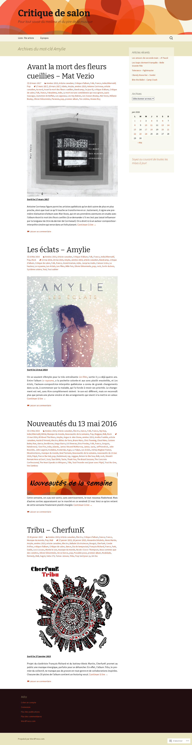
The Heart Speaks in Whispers (53, 462)
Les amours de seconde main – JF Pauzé (150, 58)
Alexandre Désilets (95, 540)
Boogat (92, 543)
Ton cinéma (84, 99)
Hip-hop (102, 430)
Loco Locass (38, 549)
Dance (83, 430)
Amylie (71, 86)
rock (99, 266)
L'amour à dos (102, 263)
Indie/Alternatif (109, 83)
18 (151, 129)
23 (140, 133)
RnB (104, 434)
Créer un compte (28, 702)
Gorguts (105, 443)
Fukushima (52, 92)
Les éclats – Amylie (58, 249)
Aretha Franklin (101, 437)
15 (135, 129)
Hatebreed (32, 446)
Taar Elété (55, 459)
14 (168, 125)
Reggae (98, 434)
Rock (34, 260)
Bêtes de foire (65, 440)
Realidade (106, 552)
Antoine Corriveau (95, 86)
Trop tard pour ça (82, 556)
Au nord (39, 89)
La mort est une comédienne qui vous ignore (83, 92)
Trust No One (110, 462)
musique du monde (49, 453)
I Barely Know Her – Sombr (144, 75)
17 (146, 129)
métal (94, 449)
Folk (92, 83)
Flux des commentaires (31, 716)
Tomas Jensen (62, 556)
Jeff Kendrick (102, 446)
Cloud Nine (102, 440)
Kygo (69, 449)
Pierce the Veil (44, 456)
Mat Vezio (104, 95)
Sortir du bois (108, 266)
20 (163, 129)
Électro (76, 430)
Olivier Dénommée (42, 99)
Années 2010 (52, 83)
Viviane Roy (95, 99)
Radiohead (61, 456)
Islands (56, 446)
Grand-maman (69, 263)
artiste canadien (91, 260)
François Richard (96, 546)
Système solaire (34, 269)
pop (62, 99)
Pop (29, 86)
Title (69, 462)
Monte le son (51, 549)
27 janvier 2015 (65, 540)
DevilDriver (49, 443)
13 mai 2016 (47, 260)
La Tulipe (76, 449)
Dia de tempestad (80, 546)
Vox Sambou (32, 465)
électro (54, 440)
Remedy (30, 556)
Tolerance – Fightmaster (143, 70)
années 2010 (80, 86)
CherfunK (101, 543)
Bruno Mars (78, 440)
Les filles (60, 266)
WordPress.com (28, 721)
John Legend (41, 449)
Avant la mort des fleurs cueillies (58, 89)
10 (146, 125)
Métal (43, 434)
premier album (71, 99)
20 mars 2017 (54, 86)
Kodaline (52, 449)
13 (163, 125)
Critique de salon (42, 263)
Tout (45, 269)
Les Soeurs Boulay (90, 95)
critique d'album (101, 89)
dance (40, 443)
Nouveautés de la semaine (77, 434)
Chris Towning (90, 440)
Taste (63, 459)
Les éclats (51, 266)
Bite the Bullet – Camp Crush (144, 79)
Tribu (72, 556)
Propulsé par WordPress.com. (31, 738)
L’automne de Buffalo (45, 95)
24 (146, 133)
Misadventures (33, 453)
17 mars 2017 (42, 86)
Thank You (71, 459)
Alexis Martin (110, 540)
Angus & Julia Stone (72, 437)
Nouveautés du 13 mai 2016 (72, 423)
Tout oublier (53, 269)
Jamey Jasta (89, 446)
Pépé (34, 456)
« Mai (140, 142)
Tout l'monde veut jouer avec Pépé (88, 462)
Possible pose (80, 552)
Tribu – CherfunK (56, 530)
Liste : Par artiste (26, 38)
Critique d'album (82, 83)
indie (60, 92)
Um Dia (95, 556)
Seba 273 (50, 556)
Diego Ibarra (60, 443)
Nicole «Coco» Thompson (87, 549)
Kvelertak (61, 449)
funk (114, 546)
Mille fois (70, 266)
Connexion (25, 707)
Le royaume (40, 266)
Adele (64, 86)
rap (68, 456)
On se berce (62, 552)
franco (43, 92)
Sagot (42, 556)
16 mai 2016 (58, 260)
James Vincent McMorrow (71, 446)
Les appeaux (61, 95)
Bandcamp (79, 89)
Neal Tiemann (65, 453)
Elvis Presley (83, 443)
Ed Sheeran (72, 443)
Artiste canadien (66, 83)
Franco (98, 83)
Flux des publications (30, 711)
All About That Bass (47, 437)
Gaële (29, 549)
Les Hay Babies (74, 95)
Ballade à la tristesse (79, 543)
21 (168, 129)
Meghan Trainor (104, 449)
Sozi (48, 459)
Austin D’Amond (43, 440)
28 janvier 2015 (79, 540)
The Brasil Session (85, 459)
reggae (74, 456)
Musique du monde (55, 434)
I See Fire (42, 446)
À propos (44, 38)
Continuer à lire (86, 224)
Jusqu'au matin (88, 263)
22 (135, 133)
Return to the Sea (87, 456)
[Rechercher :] (171, 38)
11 (151, 125)
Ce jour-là (89, 89)
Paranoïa (55, 99)
